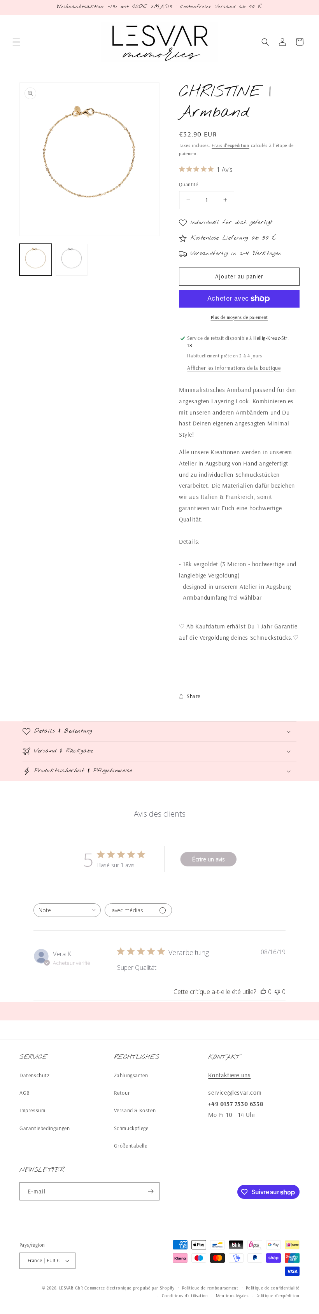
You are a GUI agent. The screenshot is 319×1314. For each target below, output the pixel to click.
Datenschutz (34, 1075)
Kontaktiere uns (229, 1075)
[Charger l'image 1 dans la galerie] (35, 260)
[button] (16, 42)
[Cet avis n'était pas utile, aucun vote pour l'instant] (277, 991)
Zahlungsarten (131, 1075)
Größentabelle (130, 1145)
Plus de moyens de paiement (239, 317)
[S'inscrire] (150, 1191)
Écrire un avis (208, 859)
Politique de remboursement (210, 1288)
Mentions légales (232, 1295)
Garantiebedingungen (44, 1128)
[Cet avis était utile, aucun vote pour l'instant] (263, 991)
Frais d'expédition (230, 145)
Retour (122, 1092)
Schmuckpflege (131, 1128)
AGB (24, 1092)
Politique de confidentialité (273, 1288)
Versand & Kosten (135, 1110)
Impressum (32, 1110)
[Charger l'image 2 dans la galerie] (72, 260)
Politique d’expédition (278, 1295)
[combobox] (67, 910)
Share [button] (193, 696)
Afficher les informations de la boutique (233, 367)
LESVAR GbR (71, 1288)
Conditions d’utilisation (185, 1295)
